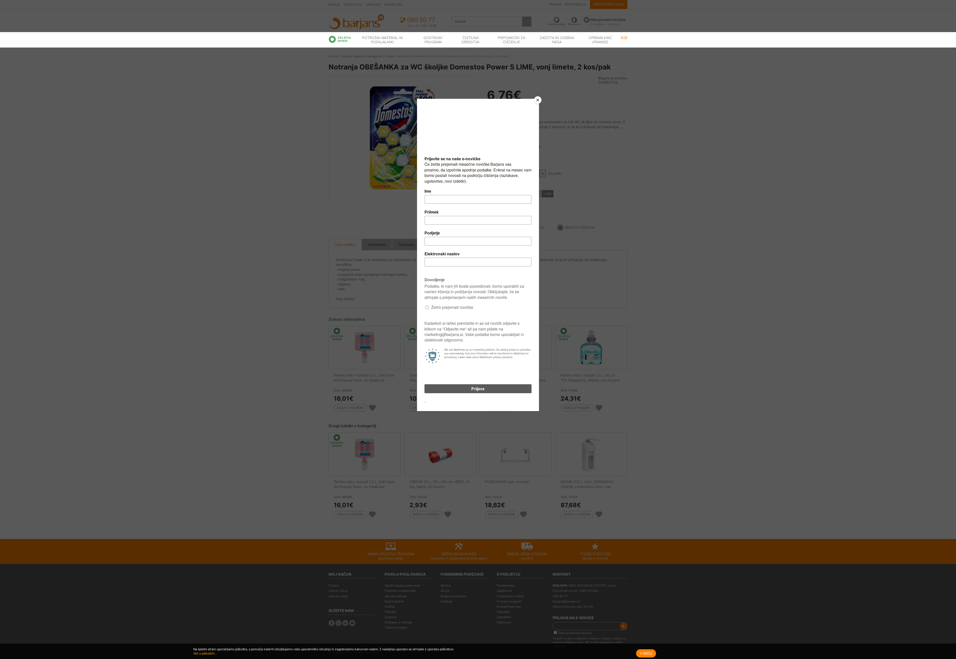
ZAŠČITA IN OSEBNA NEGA (557, 40)
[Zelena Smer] (340, 39)
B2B (624, 38)
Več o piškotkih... (205, 653)
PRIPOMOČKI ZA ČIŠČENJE (511, 40)
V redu (646, 653)
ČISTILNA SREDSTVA (470, 40)
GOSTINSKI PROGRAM (432, 40)
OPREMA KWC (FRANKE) (600, 40)
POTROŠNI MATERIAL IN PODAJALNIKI (382, 40)
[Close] (537, 100)
